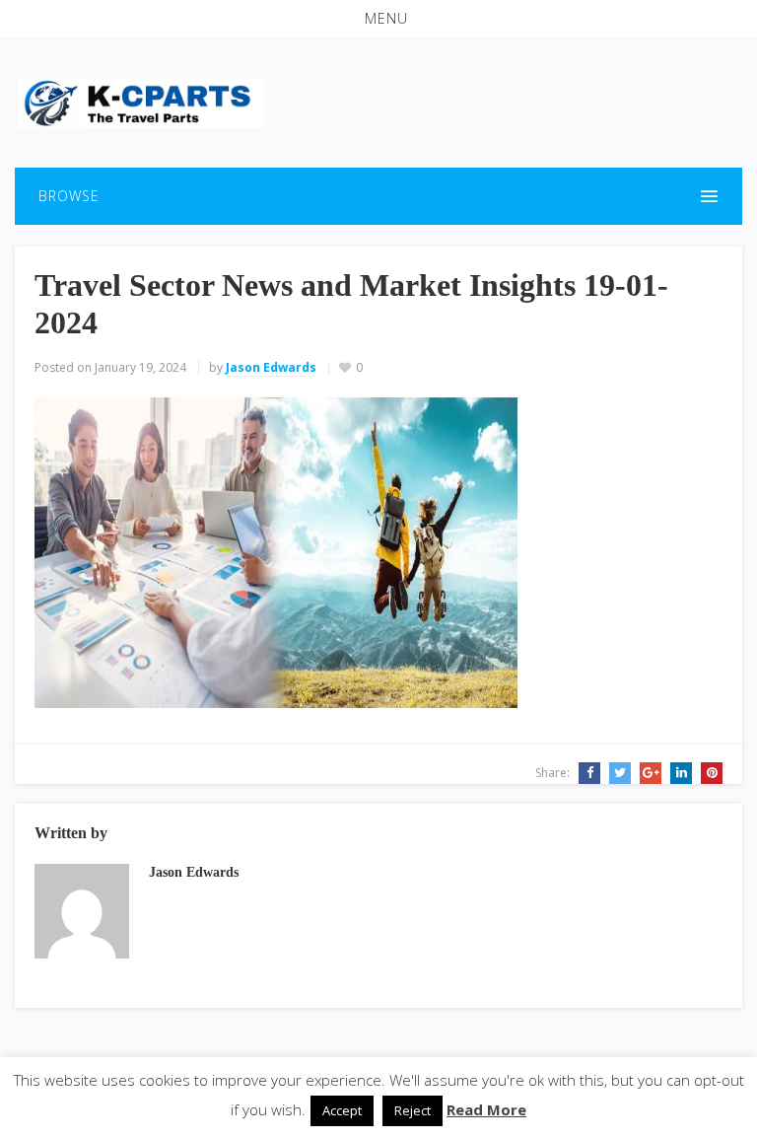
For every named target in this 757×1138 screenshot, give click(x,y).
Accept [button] (342, 1110)
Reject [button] (412, 1110)
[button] (378, 19)
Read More (486, 1109)
